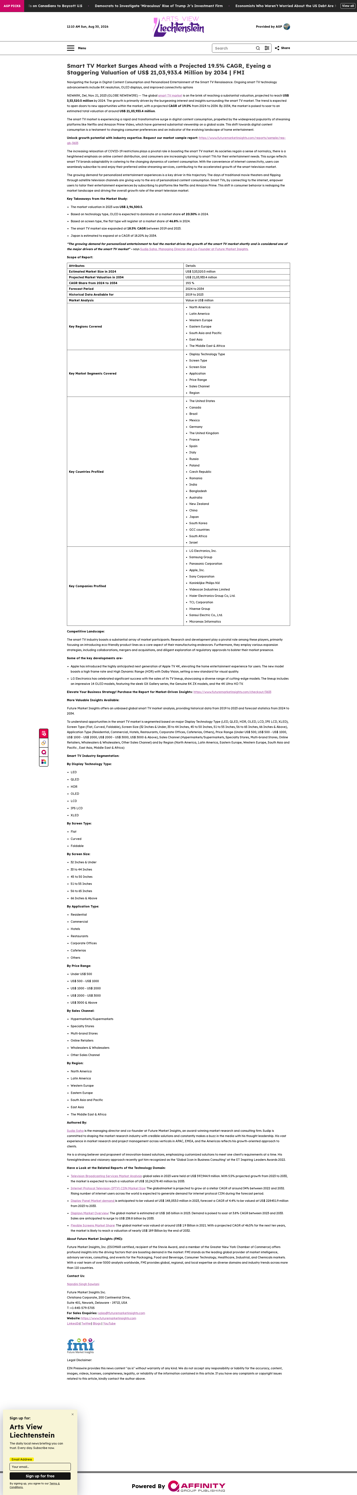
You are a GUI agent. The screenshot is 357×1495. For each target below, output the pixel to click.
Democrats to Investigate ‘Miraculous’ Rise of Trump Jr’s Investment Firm (159, 6)
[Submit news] (43, 733)
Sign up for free (40, 1476)
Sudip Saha (75, 1131)
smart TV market (170, 95)
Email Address (22, 1459)
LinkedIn (73, 1323)
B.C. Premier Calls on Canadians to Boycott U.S (42, 6)
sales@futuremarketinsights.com (121, 1313)
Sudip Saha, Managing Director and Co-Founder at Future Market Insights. (194, 249)
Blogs (97, 1323)
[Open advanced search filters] (266, 48)
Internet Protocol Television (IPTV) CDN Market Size (108, 1188)
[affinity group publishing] (43, 752)
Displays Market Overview (89, 1213)
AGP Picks (12, 6)
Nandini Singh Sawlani (83, 1284)
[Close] (72, 1414)
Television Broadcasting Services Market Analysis (106, 1176)
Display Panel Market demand (93, 1201)
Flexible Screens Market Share (93, 1225)
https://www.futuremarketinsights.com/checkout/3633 (232, 692)
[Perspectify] (43, 743)
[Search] (257, 48)
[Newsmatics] (43, 761)
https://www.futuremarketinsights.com (108, 1318)
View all (348, 6)
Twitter (86, 1323)
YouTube (109, 1323)
